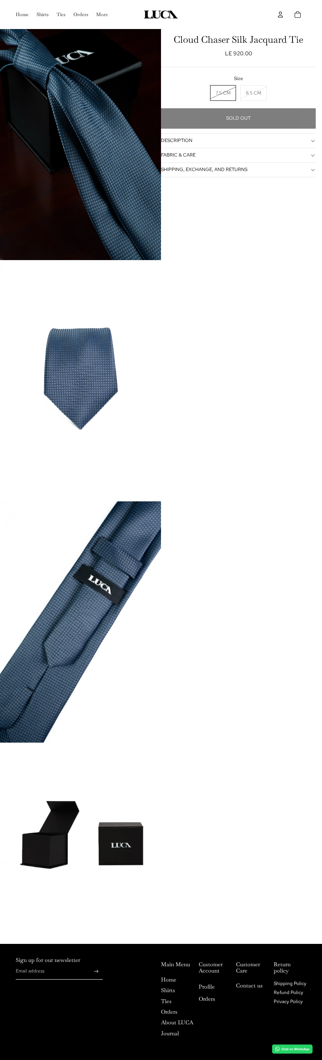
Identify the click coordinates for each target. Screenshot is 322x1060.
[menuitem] (22, 14)
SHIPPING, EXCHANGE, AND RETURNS (204, 169)
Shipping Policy (290, 983)
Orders (169, 1011)
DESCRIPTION (176, 140)
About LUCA (177, 1022)
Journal (170, 1033)
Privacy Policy (288, 1001)
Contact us (249, 985)
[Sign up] (96, 971)
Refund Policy (288, 992)
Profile (207, 986)
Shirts (168, 990)
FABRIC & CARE (178, 155)
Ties (166, 1001)
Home (168, 979)
